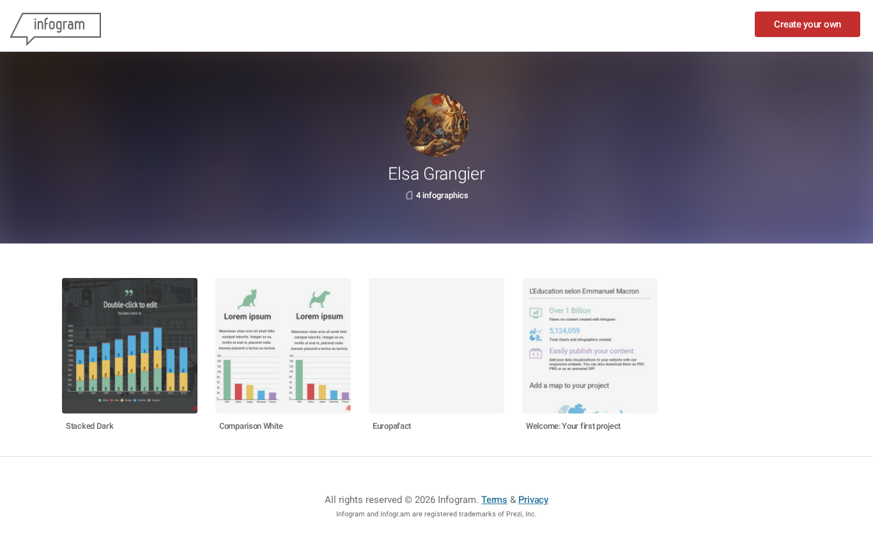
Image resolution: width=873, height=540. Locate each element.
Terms (494, 499)
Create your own (807, 24)
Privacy (533, 499)
